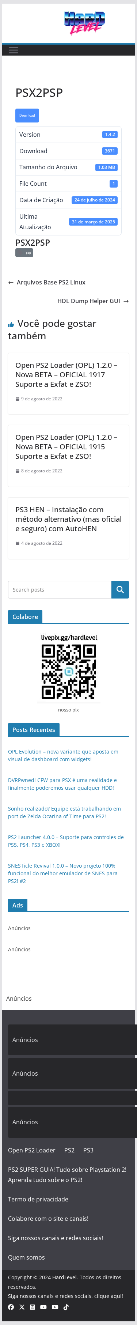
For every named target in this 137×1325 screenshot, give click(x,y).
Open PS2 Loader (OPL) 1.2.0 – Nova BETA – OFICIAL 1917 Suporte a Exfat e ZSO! (66, 374)
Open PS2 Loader (32, 1150)
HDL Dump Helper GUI (88, 301)
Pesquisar (120, 589)
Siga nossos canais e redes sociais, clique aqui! (65, 1295)
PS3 (88, 1150)
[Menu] (13, 50)
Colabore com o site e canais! (48, 1219)
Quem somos (26, 1257)
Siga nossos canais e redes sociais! (55, 1238)
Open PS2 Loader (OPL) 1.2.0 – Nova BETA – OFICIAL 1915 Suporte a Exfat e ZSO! (66, 446)
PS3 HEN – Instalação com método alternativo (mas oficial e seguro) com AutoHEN (68, 519)
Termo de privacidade (38, 1199)
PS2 (69, 1150)
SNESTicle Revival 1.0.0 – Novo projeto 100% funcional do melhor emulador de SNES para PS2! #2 (63, 873)
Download (27, 115)
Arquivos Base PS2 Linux (51, 282)
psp (27, 252)
